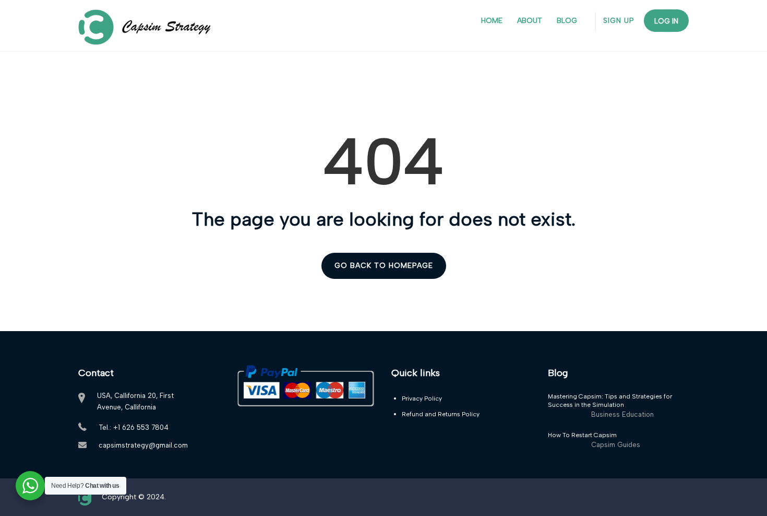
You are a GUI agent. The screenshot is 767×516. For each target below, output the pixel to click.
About (529, 20)
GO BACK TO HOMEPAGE (383, 265)
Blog (567, 20)
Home (491, 20)
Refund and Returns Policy (441, 414)
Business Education (622, 414)
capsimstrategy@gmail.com (143, 445)
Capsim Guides (615, 445)
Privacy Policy (422, 398)
